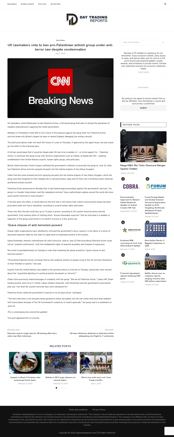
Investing (55, 4)
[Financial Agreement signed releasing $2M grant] (131, 262)
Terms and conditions (78, 410)
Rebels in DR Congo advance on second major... (61, 379)
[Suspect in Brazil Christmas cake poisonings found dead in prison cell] (25, 363)
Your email (143, 87)
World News (27, 4)
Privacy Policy (98, 410)
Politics (42, 4)
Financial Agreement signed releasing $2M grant (130, 276)
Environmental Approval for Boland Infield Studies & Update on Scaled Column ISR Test (129, 202)
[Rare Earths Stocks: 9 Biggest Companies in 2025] (156, 230)
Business (12, 4)
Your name (143, 72)
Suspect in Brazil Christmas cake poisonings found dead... (25, 379)
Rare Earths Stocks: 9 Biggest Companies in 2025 (155, 243)
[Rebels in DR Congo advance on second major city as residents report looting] (60, 363)
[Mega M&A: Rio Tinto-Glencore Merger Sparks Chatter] (143, 146)
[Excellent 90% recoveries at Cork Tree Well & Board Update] (131, 230)
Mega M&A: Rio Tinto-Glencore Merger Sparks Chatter (142, 167)
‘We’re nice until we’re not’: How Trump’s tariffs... (96, 379)
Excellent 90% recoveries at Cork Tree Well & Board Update (131, 243)
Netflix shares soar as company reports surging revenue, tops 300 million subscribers (155, 277)
